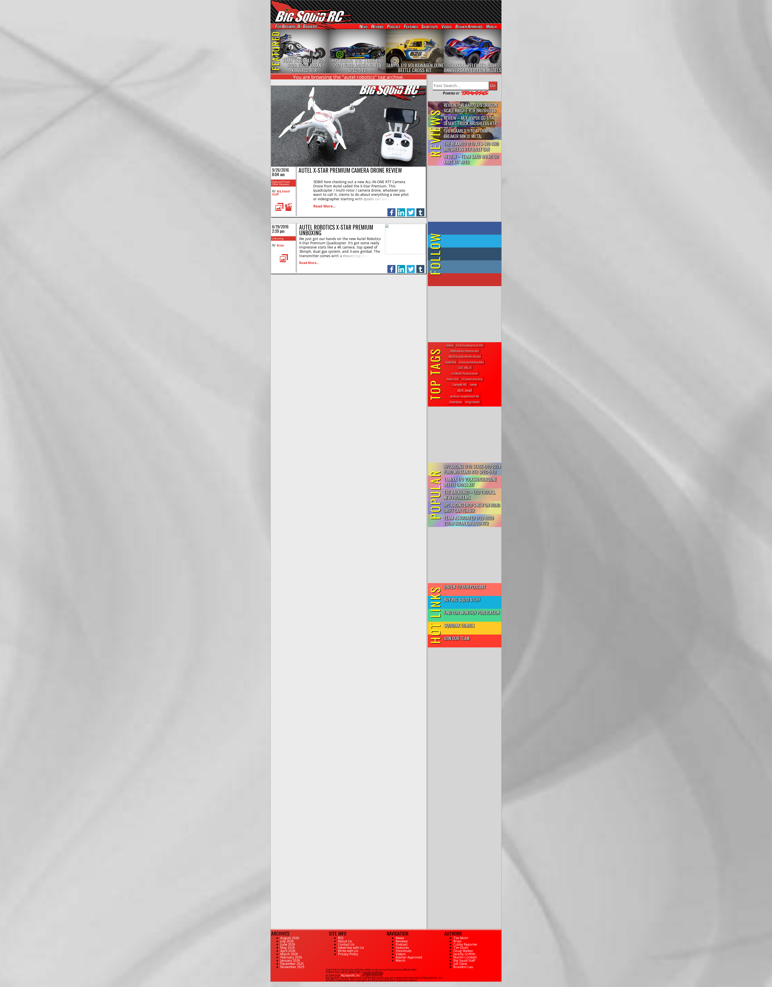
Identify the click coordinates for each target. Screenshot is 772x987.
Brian (280, 245)
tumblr (420, 210)
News (363, 26)
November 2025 (292, 967)
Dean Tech (453, 379)
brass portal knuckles (471, 362)
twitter (411, 210)
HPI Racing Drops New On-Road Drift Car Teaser (472, 507)
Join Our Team (457, 638)
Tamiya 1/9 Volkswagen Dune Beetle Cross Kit (470, 482)
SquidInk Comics (459, 625)
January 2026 (290, 960)
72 (272, 983)
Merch (491, 26)
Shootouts (429, 26)
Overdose (455, 402)
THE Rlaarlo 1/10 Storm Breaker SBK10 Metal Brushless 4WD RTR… (466, 133)
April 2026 (287, 951)
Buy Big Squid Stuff (462, 599)
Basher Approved (469, 26)
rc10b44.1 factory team (464, 373)
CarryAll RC (460, 384)
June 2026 (287, 944)
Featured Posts (281, 182)
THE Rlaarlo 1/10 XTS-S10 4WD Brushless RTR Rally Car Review (471, 146)
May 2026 (287, 947)
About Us (345, 941)
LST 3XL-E (464, 368)
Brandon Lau (463, 967)
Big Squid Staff (281, 192)
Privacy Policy (348, 954)
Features (410, 26)
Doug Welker (463, 951)
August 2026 (289, 938)
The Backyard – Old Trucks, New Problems (469, 495)
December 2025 (292, 963)
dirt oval (464, 390)
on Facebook (465, 228)
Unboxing (277, 238)
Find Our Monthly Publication (472, 612)
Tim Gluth (460, 947)
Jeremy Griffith (464, 954)
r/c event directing (472, 379)
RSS (341, 938)
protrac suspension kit (464, 396)
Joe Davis (460, 963)
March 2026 (289, 954)
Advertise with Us (351, 947)
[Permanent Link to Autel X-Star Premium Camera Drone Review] (348, 165)
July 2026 (287, 941)
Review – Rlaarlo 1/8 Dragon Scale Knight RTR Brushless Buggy (470, 108)
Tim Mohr (460, 938)
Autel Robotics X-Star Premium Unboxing (336, 230)
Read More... (324, 206)
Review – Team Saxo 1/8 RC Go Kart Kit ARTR (471, 159)
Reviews (377, 26)
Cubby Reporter (465, 944)
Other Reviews (280, 184)
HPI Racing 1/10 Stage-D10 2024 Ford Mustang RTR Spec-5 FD (472, 469)
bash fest (451, 362)
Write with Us (348, 951)
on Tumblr (470, 254)
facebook (391, 210)
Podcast (393, 26)
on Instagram (463, 266)
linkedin (401, 210)
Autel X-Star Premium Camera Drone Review (350, 170)
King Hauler (472, 402)
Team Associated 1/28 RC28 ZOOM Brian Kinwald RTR (469, 520)
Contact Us (346, 944)
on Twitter (470, 241)
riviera (449, 345)
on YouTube (468, 279)
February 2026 (291, 957)
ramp (473, 384)
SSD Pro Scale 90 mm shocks (465, 356)
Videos (446, 26)
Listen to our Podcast (465, 586)
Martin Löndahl (465, 957)
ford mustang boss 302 (470, 345)
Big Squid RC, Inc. (350, 975)
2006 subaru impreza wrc (464, 351)
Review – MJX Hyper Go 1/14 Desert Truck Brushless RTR (470, 120)
